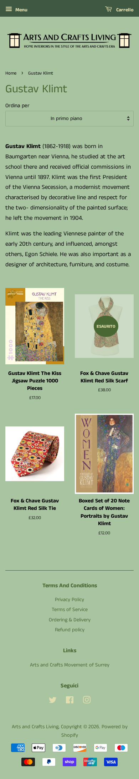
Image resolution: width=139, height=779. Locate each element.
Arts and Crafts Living (35, 726)
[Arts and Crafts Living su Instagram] (87, 701)
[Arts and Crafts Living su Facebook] (70, 701)
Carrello (124, 9)
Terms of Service (70, 609)
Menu (20, 9)
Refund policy (69, 629)
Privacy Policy (69, 599)
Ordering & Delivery (70, 619)
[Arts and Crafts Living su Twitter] (53, 701)
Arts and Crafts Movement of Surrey (69, 665)
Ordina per (17, 106)
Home (10, 73)
